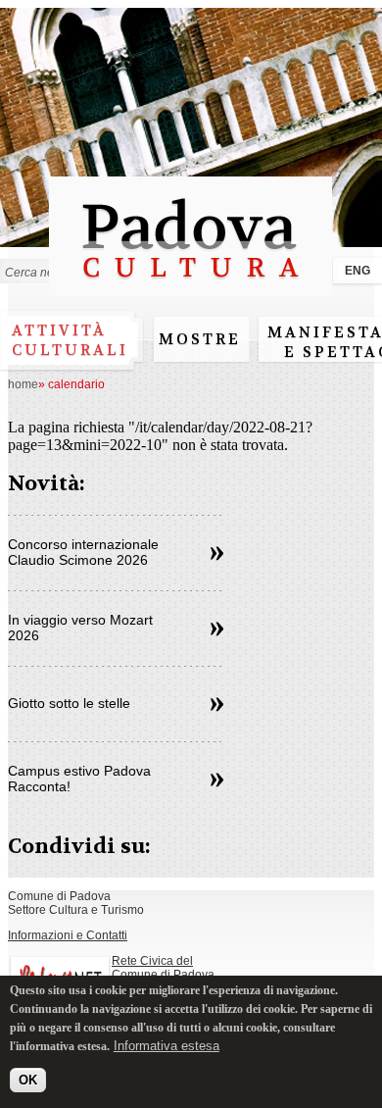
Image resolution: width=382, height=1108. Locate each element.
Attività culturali (70, 340)
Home (23, 384)
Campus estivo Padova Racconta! (79, 778)
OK (28, 1080)
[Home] (190, 286)
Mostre (200, 339)
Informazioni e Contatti (67, 935)
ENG (357, 270)
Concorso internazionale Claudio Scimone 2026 (83, 552)
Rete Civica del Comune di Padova (163, 968)
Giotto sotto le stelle (69, 703)
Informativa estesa (166, 1045)
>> (217, 554)
